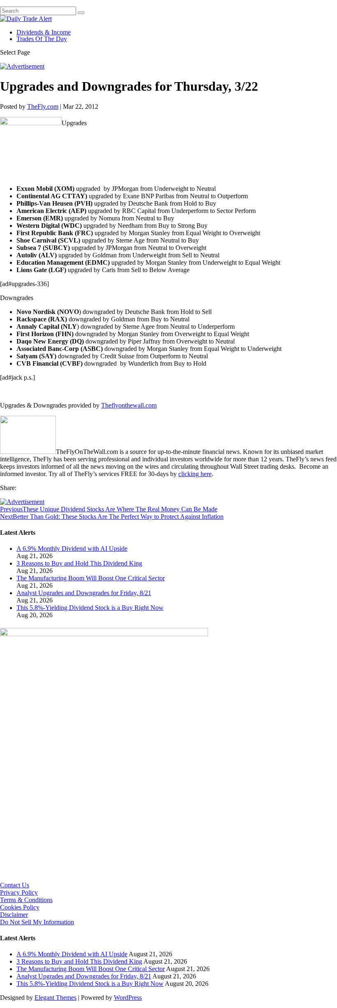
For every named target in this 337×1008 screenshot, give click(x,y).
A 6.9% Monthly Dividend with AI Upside (71, 548)
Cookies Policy (19, 907)
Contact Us (14, 885)
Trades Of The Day (41, 38)
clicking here (195, 473)
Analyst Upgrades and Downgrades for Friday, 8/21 (83, 592)
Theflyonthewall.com (129, 405)
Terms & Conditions (26, 899)
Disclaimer (14, 914)
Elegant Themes (55, 997)
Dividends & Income (43, 32)
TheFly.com (42, 106)
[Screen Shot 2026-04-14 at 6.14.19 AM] (104, 633)
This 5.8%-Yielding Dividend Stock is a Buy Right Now (90, 607)
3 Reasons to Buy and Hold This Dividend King (79, 563)
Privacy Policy (19, 892)
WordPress (128, 997)
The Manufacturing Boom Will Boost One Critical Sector (90, 578)
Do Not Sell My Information (37, 922)
